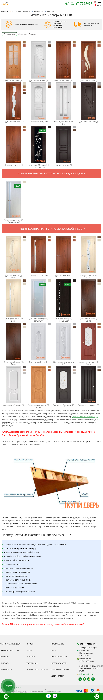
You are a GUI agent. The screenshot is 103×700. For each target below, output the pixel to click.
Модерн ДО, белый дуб (38, 320)
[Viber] (72, 4)
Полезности (6, 669)
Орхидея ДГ (13, 405)
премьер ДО (63, 123)
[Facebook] (83, 679)
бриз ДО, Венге (14, 320)
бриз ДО (39, 275)
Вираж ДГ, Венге (14, 363)
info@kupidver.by (86, 674)
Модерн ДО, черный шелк (38, 166)
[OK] (91, 679)
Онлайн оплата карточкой (38, 669)
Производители (59, 656)
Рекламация (32, 663)
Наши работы (58, 644)
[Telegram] (67, 3)
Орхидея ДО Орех (88, 363)
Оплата (29, 650)
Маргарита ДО (63, 363)
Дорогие (32, 34)
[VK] (79, 679)
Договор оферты (59, 663)
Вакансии (4, 656)
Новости (30, 644)
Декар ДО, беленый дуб (14, 221)
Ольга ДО (38, 362)
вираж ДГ (63, 275)
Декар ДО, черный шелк (63, 320)
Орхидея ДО (63, 405)
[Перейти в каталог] (6, 696)
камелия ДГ (88, 122)
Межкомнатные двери (10, 644)
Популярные (9, 34)
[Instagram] (87, 679)
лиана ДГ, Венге (88, 320)
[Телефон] (96, 696)
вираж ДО (13, 122)
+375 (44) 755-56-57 (87, 644)
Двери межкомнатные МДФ (85, 416)
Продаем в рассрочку (10, 650)
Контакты (4, 663)
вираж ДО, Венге (88, 276)
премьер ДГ (88, 405)
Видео (54, 650)
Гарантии (30, 656)
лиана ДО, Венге (14, 276)
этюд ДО (39, 122)
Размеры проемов (60, 669)
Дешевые (22, 34)
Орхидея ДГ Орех (38, 406)
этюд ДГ (63, 165)
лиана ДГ (13, 165)
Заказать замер (8, 686)
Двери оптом (58, 676)
